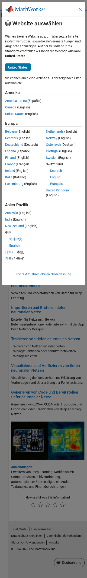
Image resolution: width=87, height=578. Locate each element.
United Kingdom (57, 190)
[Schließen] (80, 9)
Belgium (11, 131)
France (10, 164)
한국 (8, 258)
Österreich (53, 144)
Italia (8, 177)
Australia (11, 213)
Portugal (52, 151)
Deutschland (14, 144)
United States (14, 114)
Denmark (11, 138)
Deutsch (56, 171)
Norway (51, 138)
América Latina (16, 101)
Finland (10, 157)
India (8, 219)
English (55, 177)
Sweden (51, 157)
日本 (8, 252)
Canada (10, 107)
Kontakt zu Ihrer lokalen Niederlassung (43, 274)
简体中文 (15, 239)
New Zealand (14, 226)
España (10, 151)
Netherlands (55, 131)
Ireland (10, 171)
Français (56, 184)
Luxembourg (14, 184)
